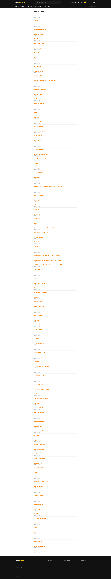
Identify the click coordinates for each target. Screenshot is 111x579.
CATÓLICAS (30, 6)
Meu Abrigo (37, 297)
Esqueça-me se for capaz (41, 154)
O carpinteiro (37, 361)
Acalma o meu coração (40, 29)
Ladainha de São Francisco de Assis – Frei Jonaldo (47, 260)
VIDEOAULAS (73, 2)
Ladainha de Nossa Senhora (41, 251)
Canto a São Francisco (40, 89)
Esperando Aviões (39, 149)
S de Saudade (37, 454)
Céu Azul (36, 99)
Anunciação (37, 52)
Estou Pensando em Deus (41, 159)
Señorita (36, 472)
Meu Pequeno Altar (39, 306)
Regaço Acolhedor (39, 440)
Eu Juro (36, 163)
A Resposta (37, 16)
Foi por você (37, 214)
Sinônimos (36, 477)
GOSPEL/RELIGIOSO (38, 6)
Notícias (48, 570)
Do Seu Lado (37, 140)
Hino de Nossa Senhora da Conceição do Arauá (47, 228)
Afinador (65, 568)
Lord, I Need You (38, 269)
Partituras (66, 565)
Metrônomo (66, 570)
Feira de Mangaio (38, 195)
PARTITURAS (80, 2)
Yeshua (36, 551)
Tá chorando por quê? (40, 500)
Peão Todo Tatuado (39, 412)
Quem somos (83, 563)
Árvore (35, 57)
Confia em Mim (38, 122)
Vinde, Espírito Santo (39, 546)
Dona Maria (37, 145)
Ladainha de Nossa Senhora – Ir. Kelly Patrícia (47, 255)
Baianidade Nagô (38, 75)
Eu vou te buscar (38, 172)
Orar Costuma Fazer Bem (41, 398)
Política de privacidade (85, 567)
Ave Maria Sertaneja (39, 71)
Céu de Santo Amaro (39, 103)
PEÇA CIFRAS (88, 2)
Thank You (37, 514)
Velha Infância (38, 541)
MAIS (49, 6)
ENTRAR (93, 2)
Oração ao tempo (38, 394)
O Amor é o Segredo (39, 357)
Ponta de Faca (38, 426)
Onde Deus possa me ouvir (41, 389)
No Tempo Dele (38, 338)
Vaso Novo (36, 537)
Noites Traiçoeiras (39, 343)
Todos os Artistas (50, 565)
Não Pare (36, 320)
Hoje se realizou (38, 237)
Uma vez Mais (37, 532)
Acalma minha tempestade (41, 25)
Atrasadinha (37, 66)
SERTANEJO (23, 6)
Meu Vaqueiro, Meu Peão (41, 311)
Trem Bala (36, 523)
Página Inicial (49, 563)
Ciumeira (36, 117)
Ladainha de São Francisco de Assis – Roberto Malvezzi (49, 265)
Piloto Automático (39, 421)
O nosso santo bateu (39, 371)
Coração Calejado (38, 126)
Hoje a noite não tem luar (41, 232)
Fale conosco (83, 568)
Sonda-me (36, 491)
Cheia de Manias (38, 108)
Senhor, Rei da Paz (39, 467)
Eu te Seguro (37, 168)
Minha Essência (38, 315)
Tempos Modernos (39, 504)
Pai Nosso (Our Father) (40, 408)
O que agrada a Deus (39, 375)
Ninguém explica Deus (40, 334)
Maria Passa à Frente (40, 283)
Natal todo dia (38, 329)
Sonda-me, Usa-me (39, 495)
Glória (35, 223)
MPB (45, 6)
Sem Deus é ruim (38, 463)
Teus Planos (37, 509)
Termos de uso (83, 565)
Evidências (37, 177)
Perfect (36, 417)
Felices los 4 (37, 200)
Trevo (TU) (36, 527)
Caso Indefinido (38, 94)
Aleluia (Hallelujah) (39, 43)
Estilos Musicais (49, 567)
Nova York (36, 348)
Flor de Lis (36, 209)
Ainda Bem (37, 39)
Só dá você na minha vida (41, 481)
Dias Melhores (38, 135)
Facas (35, 182)
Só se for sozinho (38, 486)
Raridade (36, 435)
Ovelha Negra (37, 403)
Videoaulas (66, 563)
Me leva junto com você (40, 292)
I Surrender (37, 246)
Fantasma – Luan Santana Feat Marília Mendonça (48, 186)
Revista (93, 6)
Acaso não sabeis (38, 34)
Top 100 (48, 568)
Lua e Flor (36, 278)
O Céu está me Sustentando (41, 366)
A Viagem (36, 20)
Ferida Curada (38, 205)
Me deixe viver (38, 288)
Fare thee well (38, 191)
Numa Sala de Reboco (40, 352)
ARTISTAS (17, 6)
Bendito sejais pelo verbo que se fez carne (46, 80)
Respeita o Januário (39, 444)
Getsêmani (37, 218)
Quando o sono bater (40, 431)
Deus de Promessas (39, 131)
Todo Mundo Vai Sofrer (40, 518)
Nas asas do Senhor (39, 325)
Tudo (20, 2)
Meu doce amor (38, 301)
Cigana (35, 112)
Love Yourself (37, 274)
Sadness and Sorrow (39, 458)
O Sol (35, 380)
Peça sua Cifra (66, 567)
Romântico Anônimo (39, 449)
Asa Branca (37, 62)
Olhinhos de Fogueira (40, 384)
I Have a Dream (38, 242)
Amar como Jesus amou (40, 48)
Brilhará (36, 85)
